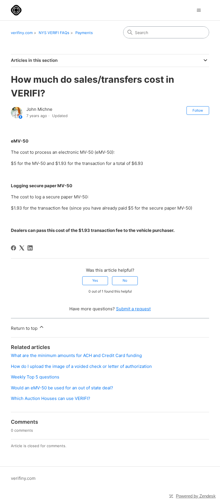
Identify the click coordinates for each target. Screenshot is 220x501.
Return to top (25, 328)
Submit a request (133, 308)
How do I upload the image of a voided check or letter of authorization (81, 366)
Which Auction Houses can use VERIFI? (50, 398)
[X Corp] (21, 248)
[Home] (16, 10)
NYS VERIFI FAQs (54, 32)
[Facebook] (13, 248)
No (125, 280)
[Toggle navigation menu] (199, 10)
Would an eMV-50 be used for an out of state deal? (62, 387)
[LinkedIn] (30, 248)
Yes (95, 280)
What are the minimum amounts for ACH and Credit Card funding (76, 355)
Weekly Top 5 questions (35, 377)
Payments (84, 32)
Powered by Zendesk (196, 496)
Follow (197, 110)
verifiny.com (22, 32)
